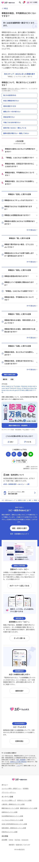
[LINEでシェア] (30, 454)
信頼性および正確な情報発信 (18, 761)
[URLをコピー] (8, 454)
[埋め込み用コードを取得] (19, 454)
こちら (18, 765)
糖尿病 (5, 379)
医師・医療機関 (20, 759)
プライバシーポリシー (14, 88)
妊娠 (12, 379)
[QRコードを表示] (14, 454)
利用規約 (4, 88)
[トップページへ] (19, 781)
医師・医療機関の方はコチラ (19, 534)
